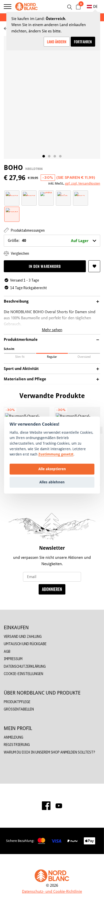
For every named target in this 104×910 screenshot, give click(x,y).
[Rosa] (80, 193)
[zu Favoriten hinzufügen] (94, 266)
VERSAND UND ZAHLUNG (23, 636)
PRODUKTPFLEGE (17, 701)
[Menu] (7, 6)
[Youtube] (59, 806)
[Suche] (69, 7)
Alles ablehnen (52, 482)
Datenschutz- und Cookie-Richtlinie (52, 891)
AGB (7, 651)
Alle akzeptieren (52, 469)
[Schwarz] (12, 193)
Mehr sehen (52, 329)
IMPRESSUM (13, 658)
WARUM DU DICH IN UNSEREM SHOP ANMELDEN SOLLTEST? (49, 752)
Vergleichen (19, 253)
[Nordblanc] (26, 6)
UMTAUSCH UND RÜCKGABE (25, 643)
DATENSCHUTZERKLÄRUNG (25, 666)
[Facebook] (46, 805)
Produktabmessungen (27, 230)
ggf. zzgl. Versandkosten (82, 183)
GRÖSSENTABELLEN (19, 709)
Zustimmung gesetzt (55, 454)
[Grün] (63, 193)
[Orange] (12, 209)
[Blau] (46, 193)
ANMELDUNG (13, 737)
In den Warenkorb (45, 266)
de (95, 6)
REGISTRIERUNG (17, 744)
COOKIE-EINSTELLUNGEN (23, 673)
